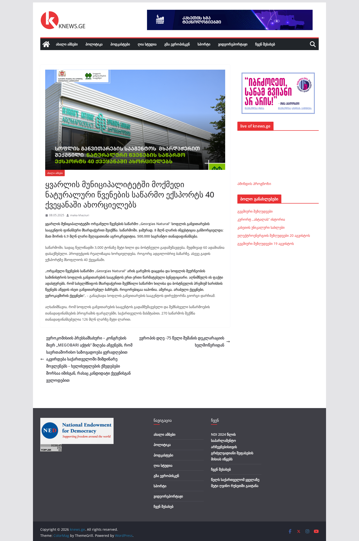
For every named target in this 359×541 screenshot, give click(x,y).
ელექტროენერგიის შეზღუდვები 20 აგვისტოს (273, 235)
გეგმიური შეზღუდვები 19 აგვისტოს (265, 243)
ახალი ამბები (67, 44)
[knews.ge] (46, 44)
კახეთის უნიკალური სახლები (261, 227)
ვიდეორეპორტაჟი (232, 44)
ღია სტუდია (147, 44)
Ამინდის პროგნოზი (254, 183)
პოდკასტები (120, 44)
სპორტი (204, 44)
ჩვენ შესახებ (265, 44)
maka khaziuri (79, 215)
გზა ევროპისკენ (177, 44)
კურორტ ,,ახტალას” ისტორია (261, 219)
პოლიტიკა (94, 44)
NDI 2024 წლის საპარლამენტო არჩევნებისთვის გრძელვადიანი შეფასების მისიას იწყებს (232, 446)
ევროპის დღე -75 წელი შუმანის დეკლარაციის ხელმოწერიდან (181, 341)
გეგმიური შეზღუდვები (255, 211)
